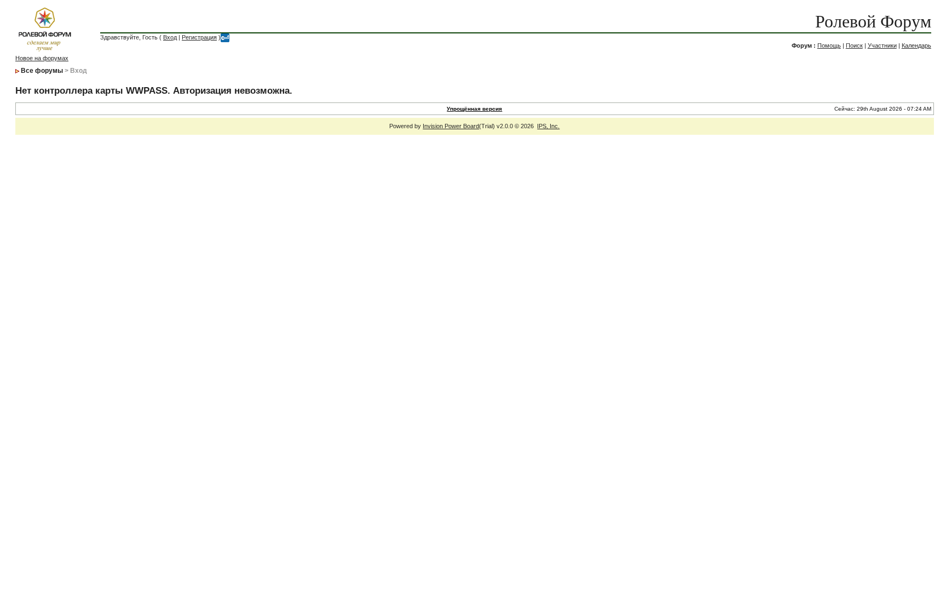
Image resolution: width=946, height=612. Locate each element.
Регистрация (199, 37)
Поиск (854, 45)
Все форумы (42, 71)
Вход (170, 37)
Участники (882, 45)
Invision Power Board (451, 126)
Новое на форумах (41, 58)
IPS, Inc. (548, 126)
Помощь (829, 45)
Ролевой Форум (873, 21)
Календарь (916, 45)
